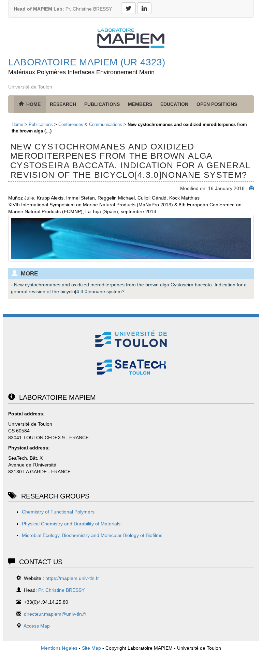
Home (17, 124)
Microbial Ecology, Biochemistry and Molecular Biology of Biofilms (92, 535)
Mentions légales (59, 648)
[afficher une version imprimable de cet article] (251, 188)
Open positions (216, 104)
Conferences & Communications (90, 124)
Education (174, 104)
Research (63, 104)
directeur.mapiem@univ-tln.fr (55, 614)
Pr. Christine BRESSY (63, 9)
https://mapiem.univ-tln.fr (72, 578)
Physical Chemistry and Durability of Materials (71, 523)
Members (140, 104)
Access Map (37, 626)
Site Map (91, 648)
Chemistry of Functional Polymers (58, 511)
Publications (102, 104)
